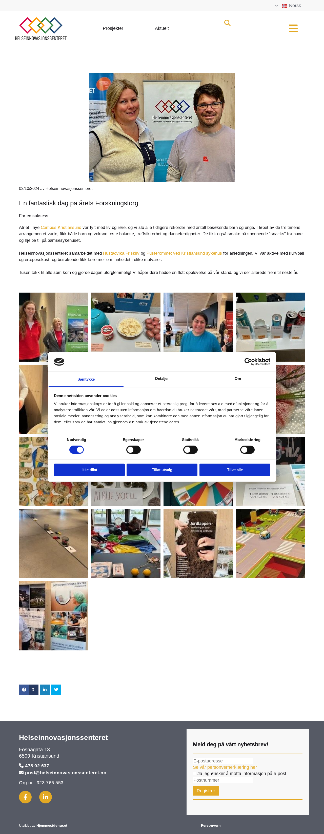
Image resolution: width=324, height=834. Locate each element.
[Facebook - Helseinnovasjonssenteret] (25, 797)
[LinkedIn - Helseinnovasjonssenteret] (45, 797)
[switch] (133, 450)
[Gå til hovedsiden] (52, 28)
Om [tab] (238, 378)
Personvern (211, 825)
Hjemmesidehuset (51, 825)
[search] (227, 23)
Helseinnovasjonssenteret (63, 737)
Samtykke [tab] (86, 379)
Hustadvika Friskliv (121, 253)
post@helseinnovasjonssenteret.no (65, 772)
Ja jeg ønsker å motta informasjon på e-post (241, 773)
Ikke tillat (89, 470)
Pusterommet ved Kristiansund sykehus (184, 253)
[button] (113, 29)
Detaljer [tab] (162, 378)
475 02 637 (37, 765)
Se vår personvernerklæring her (225, 767)
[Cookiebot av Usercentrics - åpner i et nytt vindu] (248, 362)
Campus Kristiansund (62, 227)
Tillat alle (235, 470)
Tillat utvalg (162, 470)
